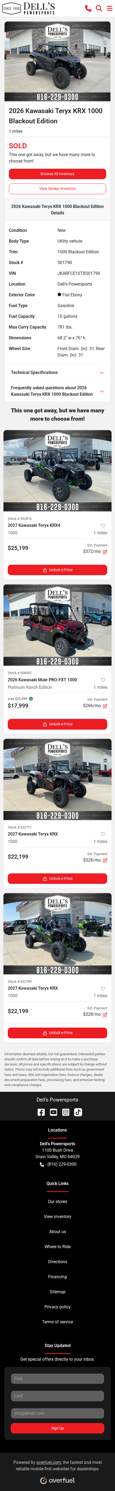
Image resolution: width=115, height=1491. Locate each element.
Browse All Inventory (58, 174)
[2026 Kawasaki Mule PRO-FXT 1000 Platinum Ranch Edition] (57, 625)
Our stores (57, 1201)
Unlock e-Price (60, 570)
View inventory (57, 1216)
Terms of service (57, 1321)
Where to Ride (58, 1246)
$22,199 (18, 856)
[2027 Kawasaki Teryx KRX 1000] (57, 779)
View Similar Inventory (57, 188)
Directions (57, 1261)
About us (57, 1231)
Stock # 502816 (20, 519)
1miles (100, 532)
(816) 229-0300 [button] (61, 1164)
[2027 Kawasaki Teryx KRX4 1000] (57, 471)
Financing (57, 1276)
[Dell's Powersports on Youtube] (51, 1112)
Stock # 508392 (20, 673)
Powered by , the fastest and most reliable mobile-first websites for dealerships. (57, 1465)
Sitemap (58, 1291)
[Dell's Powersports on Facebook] (39, 1112)
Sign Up (57, 1428)
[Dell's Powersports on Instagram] (63, 1112)
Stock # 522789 (20, 981)
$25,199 (18, 548)
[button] (88, 8)
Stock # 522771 (20, 827)
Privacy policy (57, 1306)
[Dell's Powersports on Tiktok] (76, 1112)
